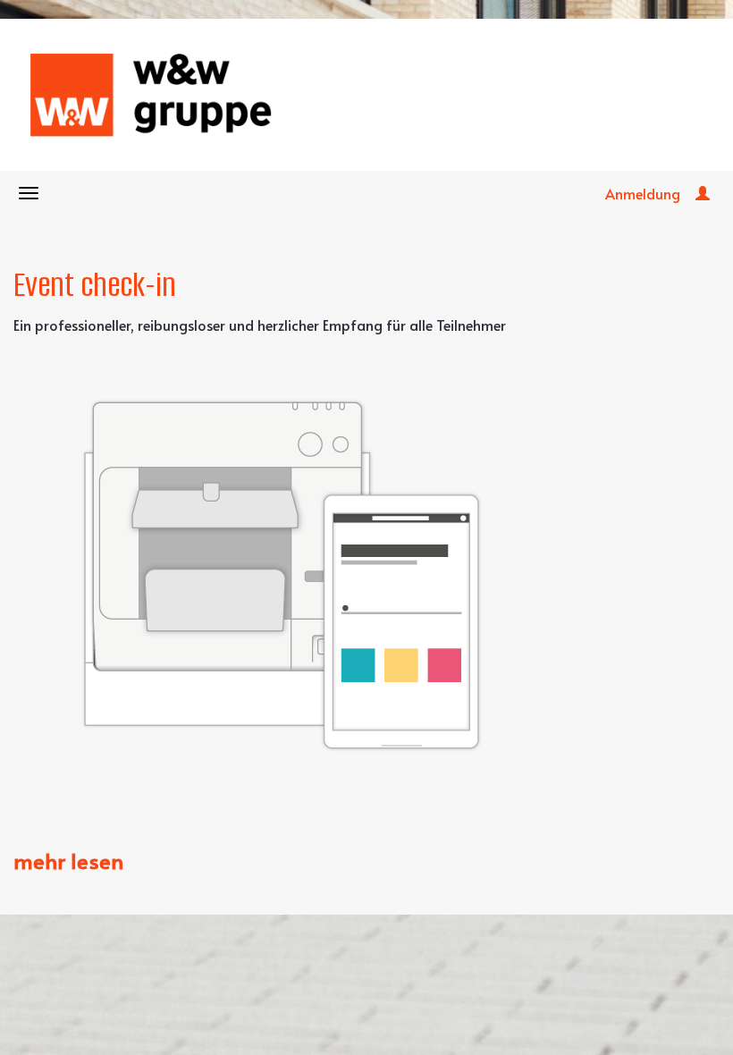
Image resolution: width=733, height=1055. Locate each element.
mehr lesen (68, 860)
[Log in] (702, 193)
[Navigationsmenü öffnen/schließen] (28, 193)
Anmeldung (642, 193)
